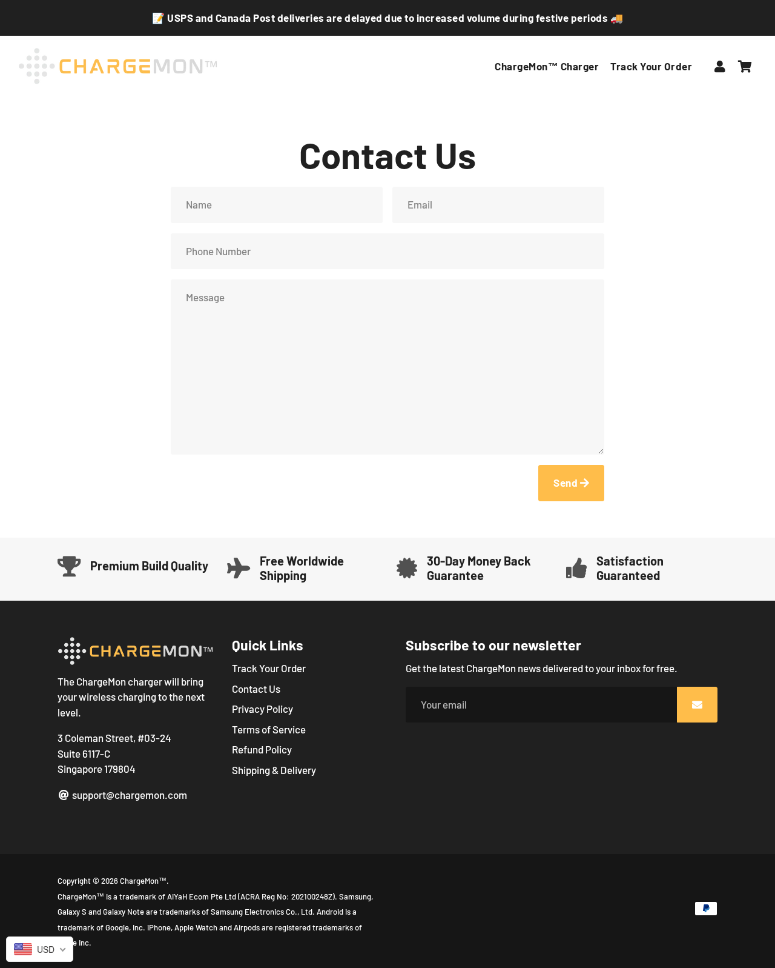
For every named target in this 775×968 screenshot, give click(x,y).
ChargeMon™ (143, 881)
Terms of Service (269, 729)
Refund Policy (262, 749)
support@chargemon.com (128, 795)
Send (566, 482)
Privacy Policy (262, 709)
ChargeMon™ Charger (547, 66)
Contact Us (256, 689)
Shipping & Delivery (274, 770)
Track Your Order (651, 66)
